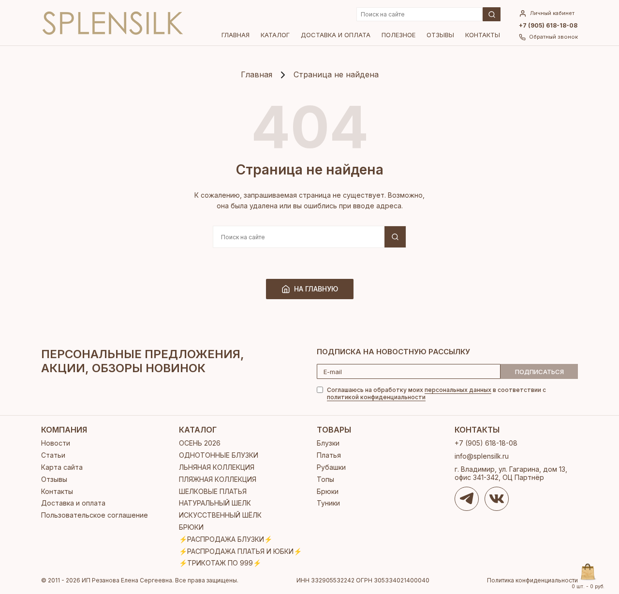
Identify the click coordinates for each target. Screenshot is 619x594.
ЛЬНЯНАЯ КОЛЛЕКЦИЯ (216, 467)
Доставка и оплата (335, 35)
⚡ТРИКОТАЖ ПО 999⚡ (220, 563)
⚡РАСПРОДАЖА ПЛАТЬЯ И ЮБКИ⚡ (240, 551)
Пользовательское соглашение (94, 515)
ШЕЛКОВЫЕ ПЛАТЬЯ (213, 491)
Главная (235, 35)
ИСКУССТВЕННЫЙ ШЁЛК (220, 515)
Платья (329, 455)
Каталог (275, 35)
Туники (328, 503)
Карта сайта (62, 467)
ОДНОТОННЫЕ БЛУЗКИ (218, 455)
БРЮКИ (191, 527)
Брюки (328, 491)
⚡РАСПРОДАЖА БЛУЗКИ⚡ (225, 539)
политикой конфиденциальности (376, 397)
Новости (55, 443)
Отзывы (440, 35)
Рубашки (331, 467)
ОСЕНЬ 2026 (200, 443)
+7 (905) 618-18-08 (548, 25)
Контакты (482, 35)
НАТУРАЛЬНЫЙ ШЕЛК (215, 503)
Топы (325, 479)
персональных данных (458, 389)
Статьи (53, 455)
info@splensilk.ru (482, 456)
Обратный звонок (553, 37)
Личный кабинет (552, 13)
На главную (316, 289)
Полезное (398, 35)
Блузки (328, 443)
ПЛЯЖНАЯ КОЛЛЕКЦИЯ (217, 479)
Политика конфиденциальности (532, 580)
